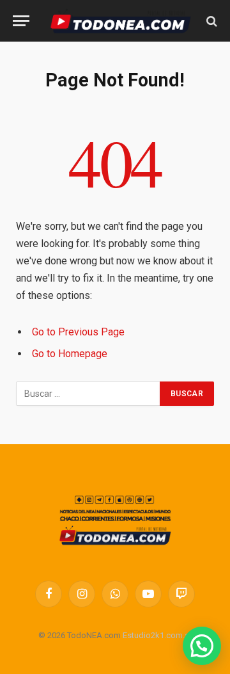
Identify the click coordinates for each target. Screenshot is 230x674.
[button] (202, 646)
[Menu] (21, 20)
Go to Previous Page (78, 332)
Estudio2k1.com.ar (157, 635)
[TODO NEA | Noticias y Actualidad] (120, 21)
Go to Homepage (69, 354)
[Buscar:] (88, 393)
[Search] (210, 20)
